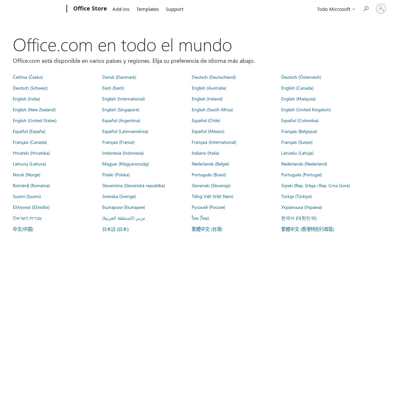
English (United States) (35, 120)
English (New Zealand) (34, 109)
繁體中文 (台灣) (207, 229)
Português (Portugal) (301, 174)
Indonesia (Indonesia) (123, 153)
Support (174, 9)
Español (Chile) (206, 120)
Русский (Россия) (208, 207)
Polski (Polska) (116, 174)
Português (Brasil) (209, 174)
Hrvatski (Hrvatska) (31, 153)
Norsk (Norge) (26, 174)
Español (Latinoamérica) (125, 131)
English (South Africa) (212, 109)
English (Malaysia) (298, 98)
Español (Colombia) (300, 120)
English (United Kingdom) (306, 109)
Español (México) (208, 131)
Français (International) (214, 142)
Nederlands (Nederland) (304, 163)
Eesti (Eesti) (113, 87)
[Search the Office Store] (365, 8)
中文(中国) (23, 229)
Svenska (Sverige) (119, 196)
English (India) (26, 98)
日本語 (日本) (115, 229)
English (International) (123, 98)
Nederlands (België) (210, 163)
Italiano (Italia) (205, 153)
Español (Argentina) (121, 120)
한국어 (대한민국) (298, 218)
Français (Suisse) (297, 142)
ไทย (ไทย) (200, 218)
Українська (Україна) (301, 207)
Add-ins (120, 9)
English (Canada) (297, 87)
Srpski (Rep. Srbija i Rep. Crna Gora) (315, 185)
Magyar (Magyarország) (125, 163)
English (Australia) (209, 87)
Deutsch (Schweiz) (30, 87)
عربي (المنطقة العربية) (123, 218)
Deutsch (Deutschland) (214, 77)
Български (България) (123, 207)
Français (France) (118, 142)
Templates (147, 9)
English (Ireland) (207, 98)
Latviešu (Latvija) (297, 153)
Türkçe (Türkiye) (296, 196)
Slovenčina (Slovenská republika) (133, 185)
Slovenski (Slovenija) (211, 185)
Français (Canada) (30, 142)
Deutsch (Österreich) (301, 77)
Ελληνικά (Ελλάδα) (31, 207)
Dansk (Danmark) (119, 77)
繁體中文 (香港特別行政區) (307, 229)
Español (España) (29, 131)
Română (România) (31, 185)
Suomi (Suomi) (27, 196)
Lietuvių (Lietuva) (29, 163)
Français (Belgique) (299, 131)
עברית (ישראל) (27, 218)
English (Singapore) (120, 109)
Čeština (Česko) (28, 77)
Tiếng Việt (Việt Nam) (212, 196)
